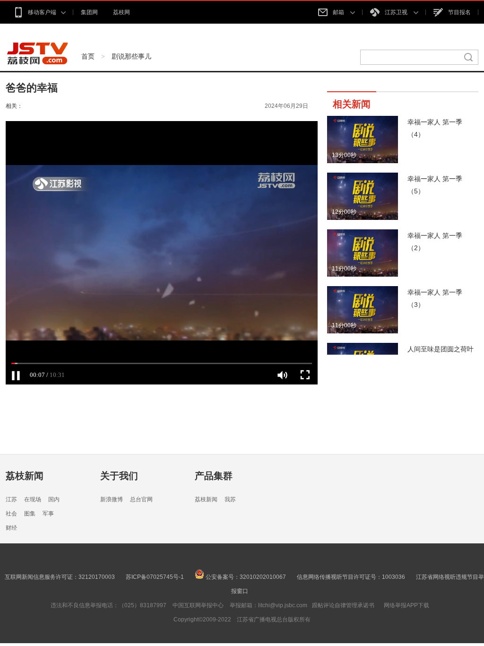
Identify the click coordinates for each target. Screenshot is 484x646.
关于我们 (119, 476)
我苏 (230, 499)
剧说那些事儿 (131, 56)
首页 (88, 56)
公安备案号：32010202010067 (245, 577)
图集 (29, 513)
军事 (48, 513)
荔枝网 (121, 12)
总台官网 (141, 499)
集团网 (89, 12)
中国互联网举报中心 (198, 605)
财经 (11, 527)
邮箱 (339, 12)
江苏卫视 (397, 12)
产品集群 (214, 476)
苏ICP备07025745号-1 (155, 577)
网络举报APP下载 (406, 605)
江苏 (11, 499)
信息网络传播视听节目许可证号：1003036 (351, 577)
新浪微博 (111, 499)
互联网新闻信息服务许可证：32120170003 (60, 577)
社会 (11, 513)
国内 (54, 499)
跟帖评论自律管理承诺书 (343, 605)
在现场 (32, 499)
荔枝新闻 (24, 476)
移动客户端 (42, 12)
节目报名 (459, 12)
